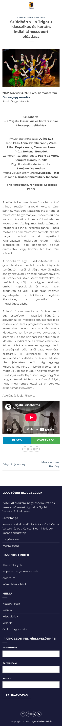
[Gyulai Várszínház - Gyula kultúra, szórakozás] (31, 6)
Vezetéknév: (9, 647)
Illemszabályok (12, 565)
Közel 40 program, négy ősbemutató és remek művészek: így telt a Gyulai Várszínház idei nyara (28, 507)
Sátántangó (10, 518)
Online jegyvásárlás (15, 629)
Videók (7, 623)
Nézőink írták (11, 603)
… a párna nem (11, 539)
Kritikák (7, 610)
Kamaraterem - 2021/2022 (31, 17)
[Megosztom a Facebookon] (25, 449)
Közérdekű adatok (14, 584)
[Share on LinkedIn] (37, 449)
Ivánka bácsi (10, 545)
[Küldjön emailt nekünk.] (33, 714)
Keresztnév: (9, 662)
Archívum (8, 578)
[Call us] (39, 714)
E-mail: (6, 678)
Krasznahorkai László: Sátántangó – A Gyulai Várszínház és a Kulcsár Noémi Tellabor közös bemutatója (30, 528)
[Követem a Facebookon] (23, 714)
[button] (4, 6)
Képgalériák (10, 616)
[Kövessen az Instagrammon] (28, 714)
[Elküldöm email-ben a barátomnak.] (31, 449)
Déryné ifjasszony (13, 464)
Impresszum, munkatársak (20, 571)
